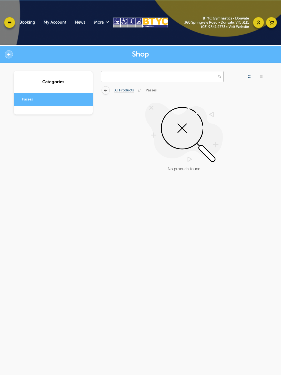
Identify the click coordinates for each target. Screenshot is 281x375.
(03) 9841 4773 (213, 27)
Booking (27, 22)
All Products (124, 90)
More (99, 22)
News (80, 22)
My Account (55, 22)
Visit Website (239, 27)
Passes (27, 99)
